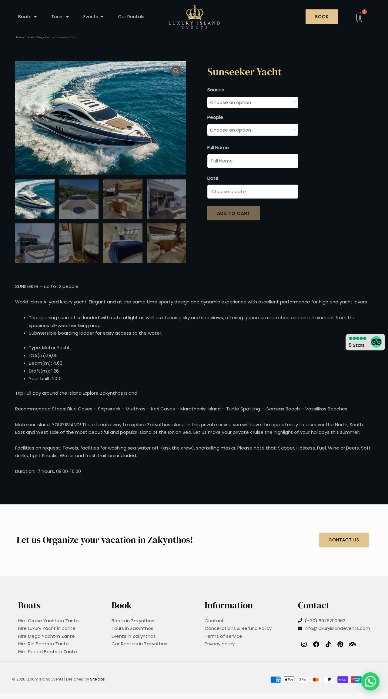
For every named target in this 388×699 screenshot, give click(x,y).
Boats (30, 37)
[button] (176, 70)
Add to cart (233, 213)
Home (20, 37)
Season (215, 89)
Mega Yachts (45, 37)
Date (213, 178)
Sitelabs (97, 679)
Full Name (218, 147)
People (215, 117)
